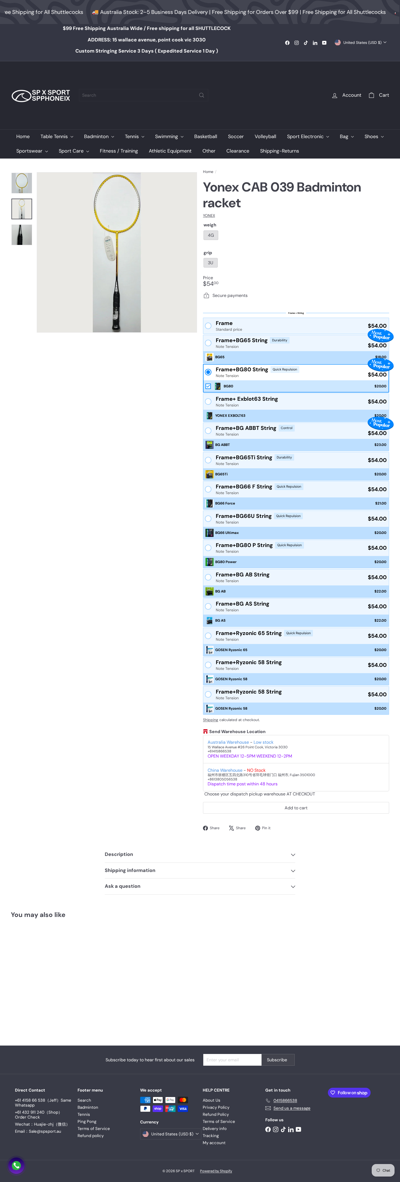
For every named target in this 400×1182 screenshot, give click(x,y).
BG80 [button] (228, 386)
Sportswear (30, 151)
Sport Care (72, 151)
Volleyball (265, 136)
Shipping (210, 720)
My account (214, 1142)
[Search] (201, 95)
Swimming (167, 136)
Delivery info (215, 1128)
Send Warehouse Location (237, 731)
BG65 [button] (219, 357)
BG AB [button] (220, 591)
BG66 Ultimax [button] (227, 532)
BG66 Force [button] (225, 503)
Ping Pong (87, 1121)
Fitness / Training (119, 151)
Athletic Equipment (170, 151)
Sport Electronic (306, 136)
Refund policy (91, 1135)
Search (84, 1100)
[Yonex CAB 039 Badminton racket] (40, 978)
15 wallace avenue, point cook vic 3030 (147, 40)
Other (209, 151)
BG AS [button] (220, 620)
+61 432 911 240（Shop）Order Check (38, 1115)
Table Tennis (55, 136)
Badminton (97, 136)
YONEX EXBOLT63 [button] (230, 415)
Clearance (237, 151)
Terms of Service (94, 1128)
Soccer (236, 136)
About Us (211, 1100)
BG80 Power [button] (225, 562)
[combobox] (143, 95)
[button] (296, 325)
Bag (345, 136)
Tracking (211, 1135)
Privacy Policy (216, 1107)
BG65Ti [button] (221, 474)
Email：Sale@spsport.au (38, 1131)
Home (23, 136)
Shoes (372, 136)
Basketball (205, 136)
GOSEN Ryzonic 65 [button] (231, 650)
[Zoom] (117, 252)
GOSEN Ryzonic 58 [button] (231, 679)
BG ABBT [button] (222, 444)
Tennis (132, 136)
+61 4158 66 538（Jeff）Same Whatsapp (43, 1103)
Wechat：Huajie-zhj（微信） (42, 1124)
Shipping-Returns (279, 151)
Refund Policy (216, 1114)
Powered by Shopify (216, 1171)
